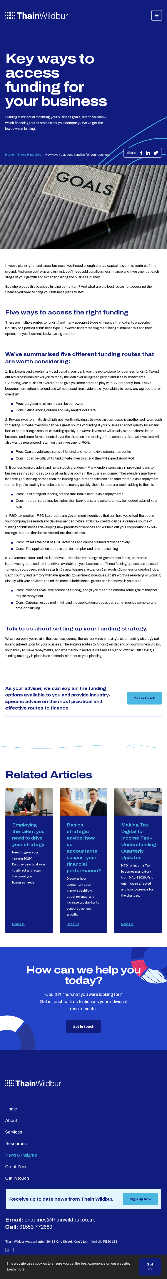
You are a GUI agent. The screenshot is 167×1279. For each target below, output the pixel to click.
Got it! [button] (150, 1267)
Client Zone (16, 1166)
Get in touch (144, 698)
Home (9, 154)
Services (13, 1132)
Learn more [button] (16, 1269)
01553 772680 (35, 1227)
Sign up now (140, 1199)
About (11, 1120)
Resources (16, 1143)
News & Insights (29, 154)
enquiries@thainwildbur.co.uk (60, 1220)
